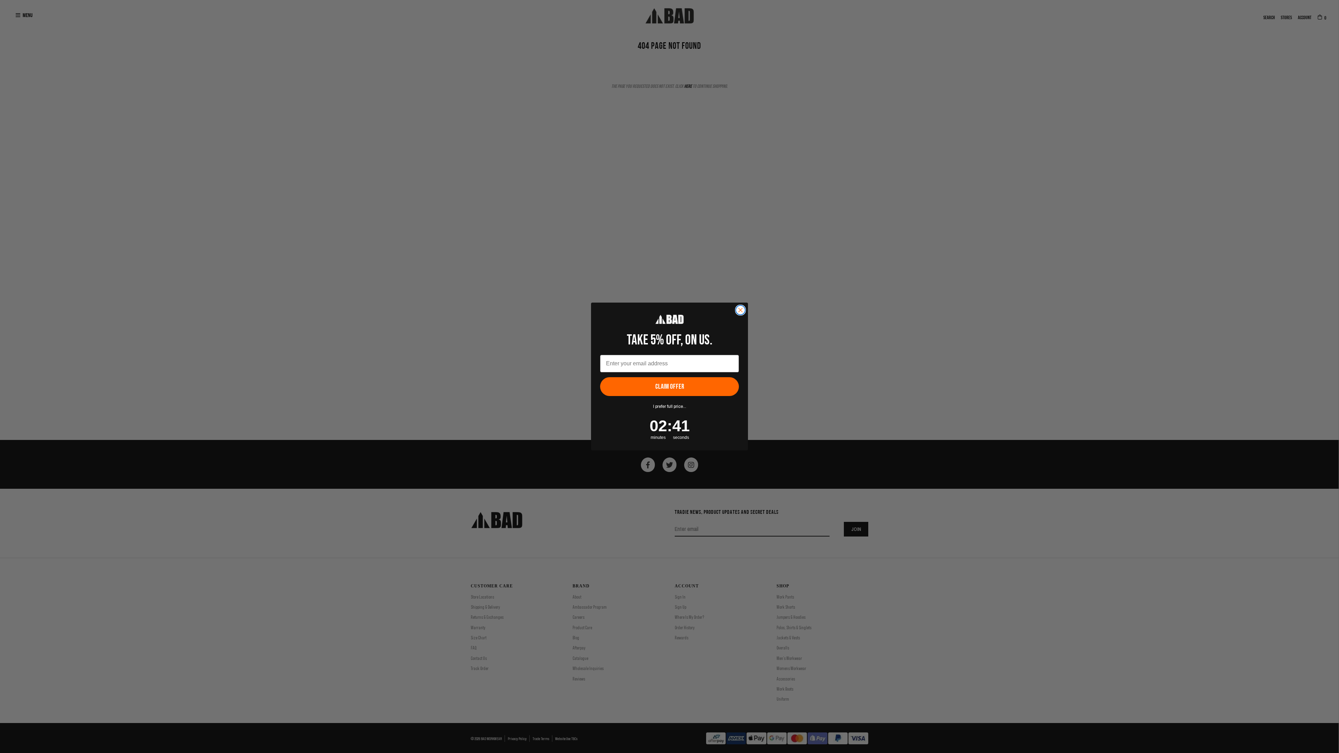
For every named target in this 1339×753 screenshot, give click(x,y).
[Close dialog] (740, 310)
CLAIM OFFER (669, 386)
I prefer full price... (669, 406)
